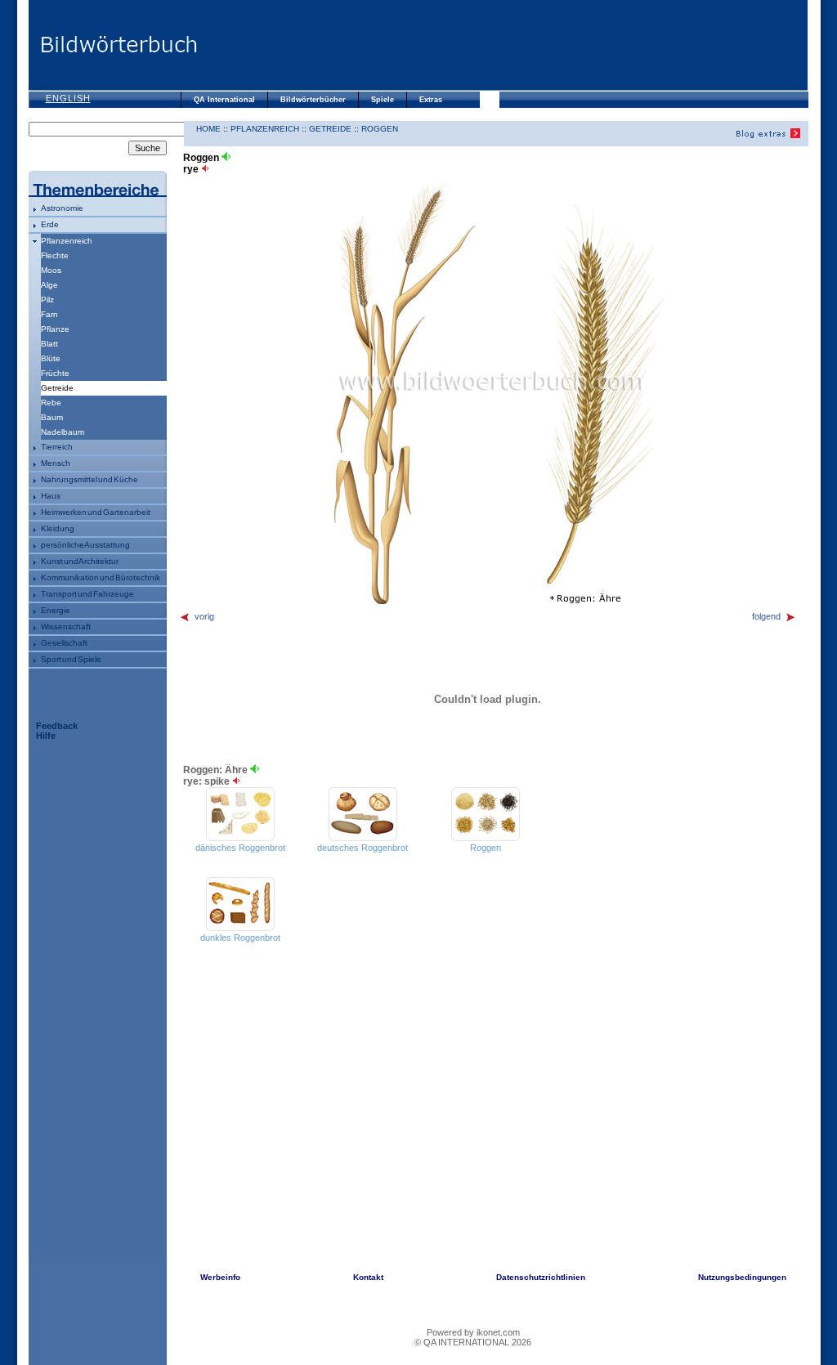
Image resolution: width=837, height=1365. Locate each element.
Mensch (55, 463)
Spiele (382, 100)
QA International (224, 100)
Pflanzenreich (66, 240)
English (68, 98)
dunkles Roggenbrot (240, 937)
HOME (208, 128)
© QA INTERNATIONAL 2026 (472, 1342)
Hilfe (46, 736)
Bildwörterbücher (313, 100)
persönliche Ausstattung (85, 544)
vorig (204, 616)
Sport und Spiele (71, 659)
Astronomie (62, 208)
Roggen (379, 128)
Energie (55, 610)
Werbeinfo (220, 1277)
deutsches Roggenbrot (362, 848)
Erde (50, 224)
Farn (49, 314)
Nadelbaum (62, 431)
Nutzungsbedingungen (742, 1277)
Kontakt (368, 1277)
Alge (49, 284)
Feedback (57, 726)
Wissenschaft (66, 626)
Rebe (51, 402)
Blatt (49, 343)
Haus (50, 495)
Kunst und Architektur (80, 561)
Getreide (330, 128)
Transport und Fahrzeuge (87, 593)
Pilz (47, 299)
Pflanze (55, 328)
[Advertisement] (502, 45)
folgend (766, 616)
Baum (52, 417)
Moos (51, 270)
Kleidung (57, 528)
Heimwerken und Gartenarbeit (95, 512)
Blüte (50, 358)
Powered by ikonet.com (473, 1332)
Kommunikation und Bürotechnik (100, 577)
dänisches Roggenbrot (240, 848)
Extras (430, 100)
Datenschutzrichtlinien (540, 1277)
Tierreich (57, 446)
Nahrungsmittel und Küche (89, 479)
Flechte (55, 255)
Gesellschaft (64, 642)
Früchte (55, 373)
